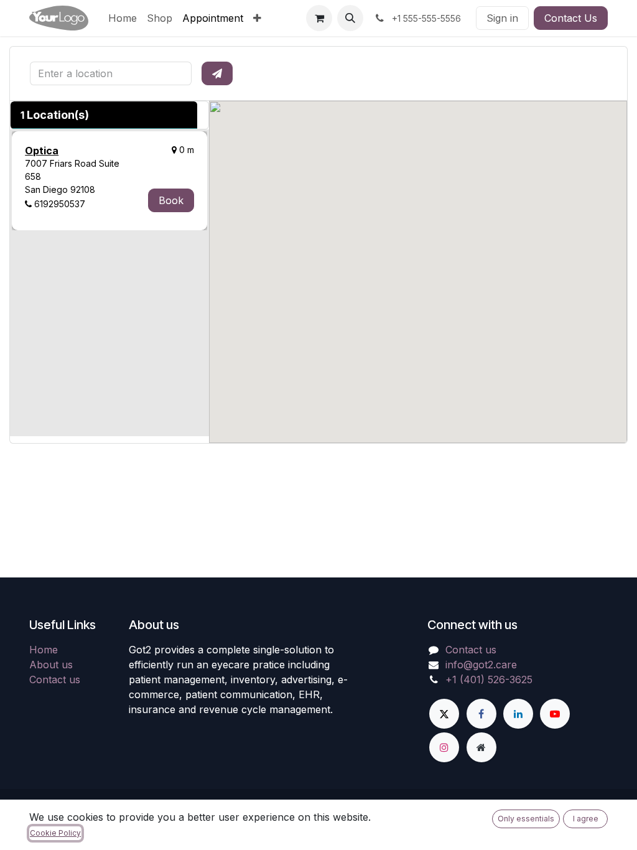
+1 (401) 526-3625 (488, 679)
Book (171, 200)
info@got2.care (481, 664)
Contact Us (570, 18)
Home (43, 649)
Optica (41, 150)
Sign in (502, 18)
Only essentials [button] (526, 818)
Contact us (54, 679)
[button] (350, 18)
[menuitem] (122, 18)
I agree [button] (585, 818)
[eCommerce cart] (319, 18)
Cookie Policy (55, 833)
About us (51, 664)
